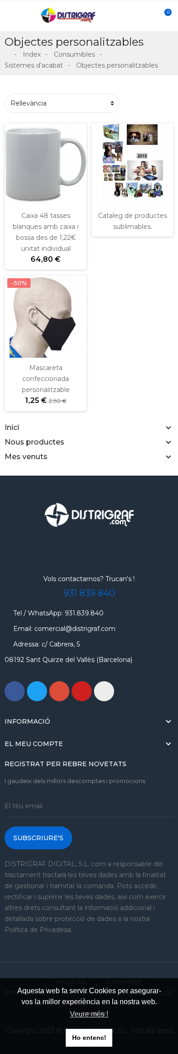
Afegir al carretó (17, 200)
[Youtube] (82, 691)
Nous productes (34, 442)
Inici (12, 427)
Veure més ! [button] (89, 1014)
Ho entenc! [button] (89, 1037)
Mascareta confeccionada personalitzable (46, 379)
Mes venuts (26, 456)
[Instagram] (104, 691)
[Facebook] (15, 691)
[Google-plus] (59, 691)
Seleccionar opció (17, 352)
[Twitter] (37, 691)
